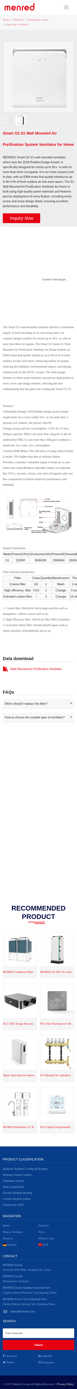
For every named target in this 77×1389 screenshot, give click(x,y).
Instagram (47, 1362)
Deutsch (12, 1244)
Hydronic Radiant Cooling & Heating (25, 1168)
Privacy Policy (65, 1384)
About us (8, 1238)
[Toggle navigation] (53, 7)
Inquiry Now (21, 218)
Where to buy (46, 1238)
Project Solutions (13, 1231)
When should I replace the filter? (26, 703)
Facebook (10, 1355)
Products (19, 19)
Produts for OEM (13, 1204)
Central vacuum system (16, 1198)
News (41, 1231)
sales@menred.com (22, 1311)
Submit (38, 1344)
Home (6, 19)
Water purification (13, 1186)
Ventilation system (38, 19)
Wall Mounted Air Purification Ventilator (36, 669)
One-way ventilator (17, 24)
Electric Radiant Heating (17, 1192)
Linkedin (46, 1355)
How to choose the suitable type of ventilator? (35, 717)
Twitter (9, 1362)
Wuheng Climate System (17, 1174)
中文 (45, 1244)
